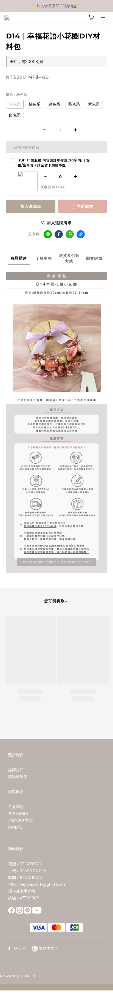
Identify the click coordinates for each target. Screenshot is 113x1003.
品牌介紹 (16, 769)
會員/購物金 (18, 813)
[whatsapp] (70, 234)
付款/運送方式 (20, 820)
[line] (48, 234)
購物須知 (16, 827)
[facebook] (59, 234)
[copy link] (81, 234)
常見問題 (16, 806)
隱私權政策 (17, 776)
